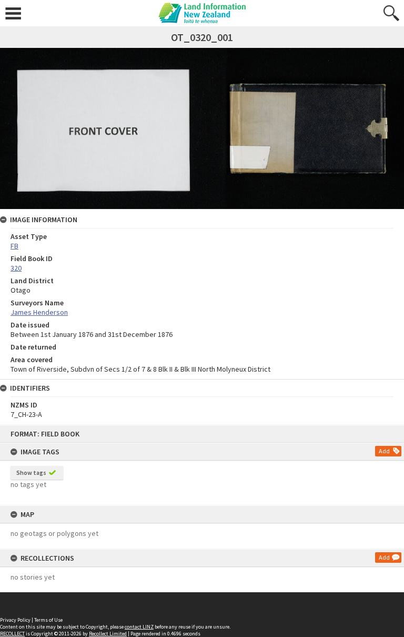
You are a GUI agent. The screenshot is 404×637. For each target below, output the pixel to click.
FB (14, 246)
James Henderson (39, 312)
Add (384, 451)
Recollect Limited (108, 633)
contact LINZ (139, 626)
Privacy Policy (15, 619)
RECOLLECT (12, 633)
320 (16, 268)
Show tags (31, 472)
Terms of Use (48, 619)
